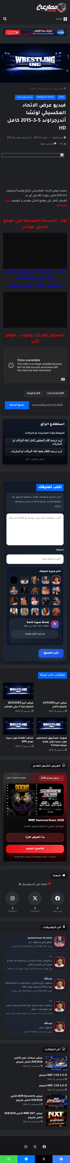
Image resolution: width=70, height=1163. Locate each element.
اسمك (59, 550)
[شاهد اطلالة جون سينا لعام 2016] (18, 726)
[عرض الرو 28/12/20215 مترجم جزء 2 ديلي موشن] (18, 691)
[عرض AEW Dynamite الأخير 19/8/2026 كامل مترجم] (56, 1101)
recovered (54, 393)
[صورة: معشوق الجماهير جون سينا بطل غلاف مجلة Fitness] (52, 726)
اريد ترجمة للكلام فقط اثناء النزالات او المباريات (36, 451)
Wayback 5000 (45, 97)
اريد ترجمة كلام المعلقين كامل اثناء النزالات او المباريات (37, 442)
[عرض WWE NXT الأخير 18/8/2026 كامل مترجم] (56, 1119)
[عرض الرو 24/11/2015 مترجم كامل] (52, 691)
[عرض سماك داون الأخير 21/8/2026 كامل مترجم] (56, 1063)
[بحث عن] (5, 19)
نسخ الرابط (17, 405)
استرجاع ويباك (45, 89)
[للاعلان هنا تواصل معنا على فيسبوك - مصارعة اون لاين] (35, 32)
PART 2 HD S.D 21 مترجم (53, 1086)
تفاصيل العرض (35, 849)
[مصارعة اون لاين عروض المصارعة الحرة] (51, 8)
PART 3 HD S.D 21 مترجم (53, 1075)
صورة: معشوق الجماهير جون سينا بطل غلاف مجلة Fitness (52, 742)
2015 (33, 89)
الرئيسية (59, 89)
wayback (32, 393)
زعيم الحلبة (57, 138)
